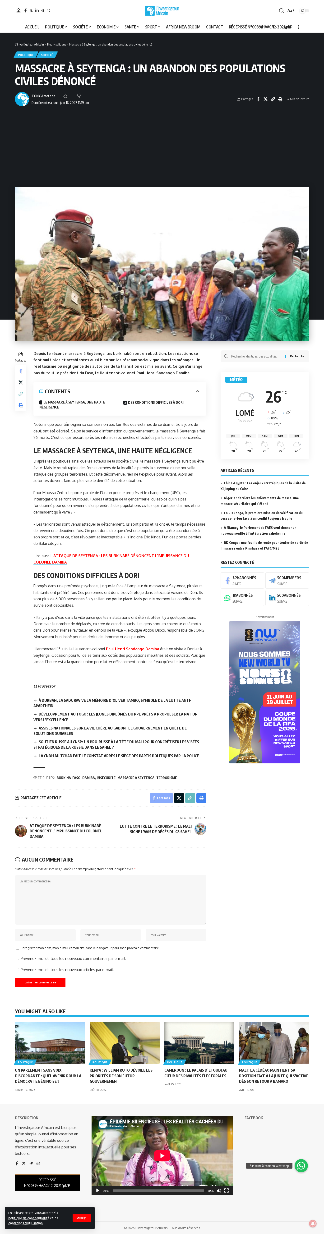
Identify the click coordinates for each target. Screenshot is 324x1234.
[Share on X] (265, 99)
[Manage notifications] (313, 1223)
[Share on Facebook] (258, 99)
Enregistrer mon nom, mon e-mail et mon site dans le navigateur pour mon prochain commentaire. (90, 948)
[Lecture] (97, 1190)
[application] (162, 1155)
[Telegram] (43, 10)
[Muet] (219, 1190)
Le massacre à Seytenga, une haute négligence (72, 404)
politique (26, 55)
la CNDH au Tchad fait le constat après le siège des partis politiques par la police (119, 755)
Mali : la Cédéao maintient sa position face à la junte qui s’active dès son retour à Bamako (273, 1075)
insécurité (106, 778)
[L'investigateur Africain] (162, 11)
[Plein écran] (226, 1190)
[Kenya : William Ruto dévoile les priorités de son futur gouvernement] (125, 1043)
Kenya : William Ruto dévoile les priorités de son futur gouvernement (121, 1075)
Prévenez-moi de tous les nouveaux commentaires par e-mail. (73, 958)
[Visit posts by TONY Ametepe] (22, 99)
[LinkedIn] (37, 10)
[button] (82, 1218)
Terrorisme (166, 778)
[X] (31, 10)
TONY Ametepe (43, 96)
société (47, 55)
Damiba (88, 778)
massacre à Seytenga (135, 778)
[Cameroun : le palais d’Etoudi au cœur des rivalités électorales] (199, 1043)
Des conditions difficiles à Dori (156, 402)
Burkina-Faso (68, 778)
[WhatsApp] (48, 10)
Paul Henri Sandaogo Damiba (132, 649)
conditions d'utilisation (25, 1223)
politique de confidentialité (28, 1218)
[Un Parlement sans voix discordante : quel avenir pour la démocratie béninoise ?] (50, 1043)
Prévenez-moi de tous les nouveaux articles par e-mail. (67, 969)
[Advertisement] (162, 146)
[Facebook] (25, 10)
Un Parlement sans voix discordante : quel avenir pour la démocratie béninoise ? (48, 1075)
